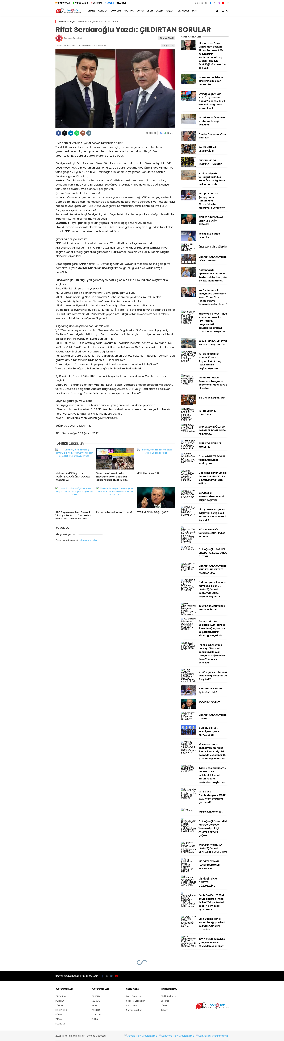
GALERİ (64, 3)
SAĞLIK (159, 10)
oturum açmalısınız (90, 540)
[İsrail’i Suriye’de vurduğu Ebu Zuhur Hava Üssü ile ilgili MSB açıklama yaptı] (188, 179)
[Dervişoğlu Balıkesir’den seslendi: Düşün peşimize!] (188, 497)
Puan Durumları (134, 996)
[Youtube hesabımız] (223, 2)
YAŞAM (170, 10)
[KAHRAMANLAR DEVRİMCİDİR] (188, 153)
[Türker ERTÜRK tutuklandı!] (188, 419)
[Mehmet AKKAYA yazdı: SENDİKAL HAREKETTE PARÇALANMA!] (188, 570)
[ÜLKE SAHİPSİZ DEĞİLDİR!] (188, 250)
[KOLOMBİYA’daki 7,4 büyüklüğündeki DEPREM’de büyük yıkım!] (188, 852)
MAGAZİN (96, 1014)
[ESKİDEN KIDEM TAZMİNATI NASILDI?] (188, 166)
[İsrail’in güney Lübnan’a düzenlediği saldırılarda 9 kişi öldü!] (188, 681)
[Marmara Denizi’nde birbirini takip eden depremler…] (188, 83)
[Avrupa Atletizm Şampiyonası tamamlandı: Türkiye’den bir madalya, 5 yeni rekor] (188, 199)
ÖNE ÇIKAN (60, 996)
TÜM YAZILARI (167, 38)
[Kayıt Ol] (217, 11)
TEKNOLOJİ (182, 10)
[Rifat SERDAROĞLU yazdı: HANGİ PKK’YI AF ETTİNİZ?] (188, 542)
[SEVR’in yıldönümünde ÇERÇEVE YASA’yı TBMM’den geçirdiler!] (188, 945)
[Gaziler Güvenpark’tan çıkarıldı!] (188, 140)
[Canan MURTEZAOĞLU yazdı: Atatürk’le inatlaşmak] (188, 462)
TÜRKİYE (90, 10)
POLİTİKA (129, 10)
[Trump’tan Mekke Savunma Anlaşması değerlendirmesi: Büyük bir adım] (188, 383)
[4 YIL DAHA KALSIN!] (156, 459)
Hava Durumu (133, 1005)
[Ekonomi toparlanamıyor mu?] (115, 497)
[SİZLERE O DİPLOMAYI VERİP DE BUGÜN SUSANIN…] (188, 223)
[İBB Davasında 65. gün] (188, 403)
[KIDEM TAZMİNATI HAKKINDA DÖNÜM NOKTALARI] (188, 871)
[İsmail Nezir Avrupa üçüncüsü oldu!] (188, 694)
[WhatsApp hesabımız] (228, 2)
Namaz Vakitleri (134, 1010)
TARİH (195, 10)
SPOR (150, 10)
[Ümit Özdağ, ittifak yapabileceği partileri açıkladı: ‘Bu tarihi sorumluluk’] (188, 926)
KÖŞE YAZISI (61, 1010)
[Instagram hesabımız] (219, 2)
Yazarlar (165, 1000)
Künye (164, 1005)
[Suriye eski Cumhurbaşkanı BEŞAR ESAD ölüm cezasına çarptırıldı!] (188, 797)
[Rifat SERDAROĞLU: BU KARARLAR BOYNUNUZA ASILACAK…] (188, 431)
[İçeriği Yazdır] (88, 133)
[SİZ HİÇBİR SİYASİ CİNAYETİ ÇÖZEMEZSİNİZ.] (188, 884)
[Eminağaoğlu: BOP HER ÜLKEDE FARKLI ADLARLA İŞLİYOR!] (188, 549)
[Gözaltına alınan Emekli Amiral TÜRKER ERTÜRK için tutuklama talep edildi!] (188, 480)
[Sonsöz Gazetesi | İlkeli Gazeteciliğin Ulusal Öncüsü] (68, 12)
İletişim (164, 1010)
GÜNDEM (103, 10)
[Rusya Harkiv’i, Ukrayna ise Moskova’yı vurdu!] (188, 347)
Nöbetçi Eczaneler (135, 1000)
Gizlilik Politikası (168, 996)
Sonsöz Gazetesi (73, 38)
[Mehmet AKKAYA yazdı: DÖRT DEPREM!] (188, 263)
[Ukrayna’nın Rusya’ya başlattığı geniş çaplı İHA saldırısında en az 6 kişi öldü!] (188, 515)
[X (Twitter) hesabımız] (214, 2)
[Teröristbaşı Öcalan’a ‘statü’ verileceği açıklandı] (188, 123)
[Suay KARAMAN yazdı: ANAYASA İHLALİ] (188, 614)
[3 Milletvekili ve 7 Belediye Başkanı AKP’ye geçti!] (188, 734)
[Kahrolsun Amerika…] (188, 810)
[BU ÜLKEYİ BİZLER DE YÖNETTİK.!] (188, 447)
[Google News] (166, 133)
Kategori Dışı (168, 45)
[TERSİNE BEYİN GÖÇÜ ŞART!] (156, 497)
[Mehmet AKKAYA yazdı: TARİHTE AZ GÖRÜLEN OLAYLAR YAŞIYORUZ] (74, 459)
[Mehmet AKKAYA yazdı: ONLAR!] (188, 719)
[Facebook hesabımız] (210, 2)
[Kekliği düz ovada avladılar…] (188, 239)
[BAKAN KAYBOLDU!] (188, 707)
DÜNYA (140, 10)
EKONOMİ (115, 10)
